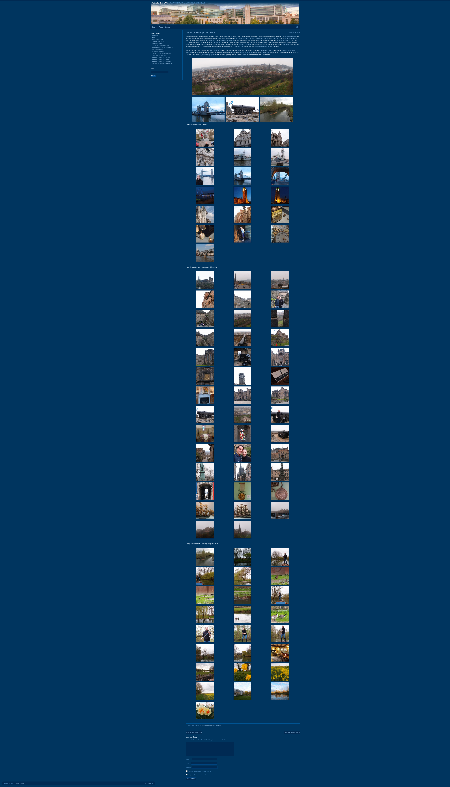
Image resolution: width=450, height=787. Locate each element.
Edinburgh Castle (266, 50)
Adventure (213, 725)
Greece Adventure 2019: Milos (160, 59)
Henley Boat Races (290, 36)
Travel (219, 725)
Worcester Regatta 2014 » (292, 732)
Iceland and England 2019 (159, 55)
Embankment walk (291, 38)
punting (244, 55)
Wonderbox (155, 35)
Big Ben (251, 38)
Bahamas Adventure (157, 43)
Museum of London (245, 44)
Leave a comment (294, 32)
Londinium (286, 44)
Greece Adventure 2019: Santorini (161, 61)
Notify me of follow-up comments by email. (200, 771)
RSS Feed (291, 27)
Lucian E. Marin (19, 783)
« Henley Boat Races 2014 (194, 732)
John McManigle (204, 725)
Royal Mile (266, 52)
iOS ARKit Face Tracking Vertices (161, 53)
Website (188, 767)
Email (188, 763)
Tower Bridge (275, 38)
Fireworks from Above (158, 41)
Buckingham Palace (227, 40)
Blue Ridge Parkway (157, 49)
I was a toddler (214, 50)
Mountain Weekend (157, 39)
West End (240, 47)
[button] (205, 138)
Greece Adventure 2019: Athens (161, 57)
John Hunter (216, 42)
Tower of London (262, 38)
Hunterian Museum (283, 40)
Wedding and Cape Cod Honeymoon (162, 47)
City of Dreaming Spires (207, 55)
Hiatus (153, 37)
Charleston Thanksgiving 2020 (160, 45)
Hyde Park (212, 40)
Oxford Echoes (160, 2)
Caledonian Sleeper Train (262, 47)
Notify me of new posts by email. (197, 775)
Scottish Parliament (245, 52)
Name (188, 759)
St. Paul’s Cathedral (242, 38)
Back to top (148, 783)
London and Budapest (158, 51)
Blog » (154, 27)
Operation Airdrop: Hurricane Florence (162, 63)
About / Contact (164, 27)
